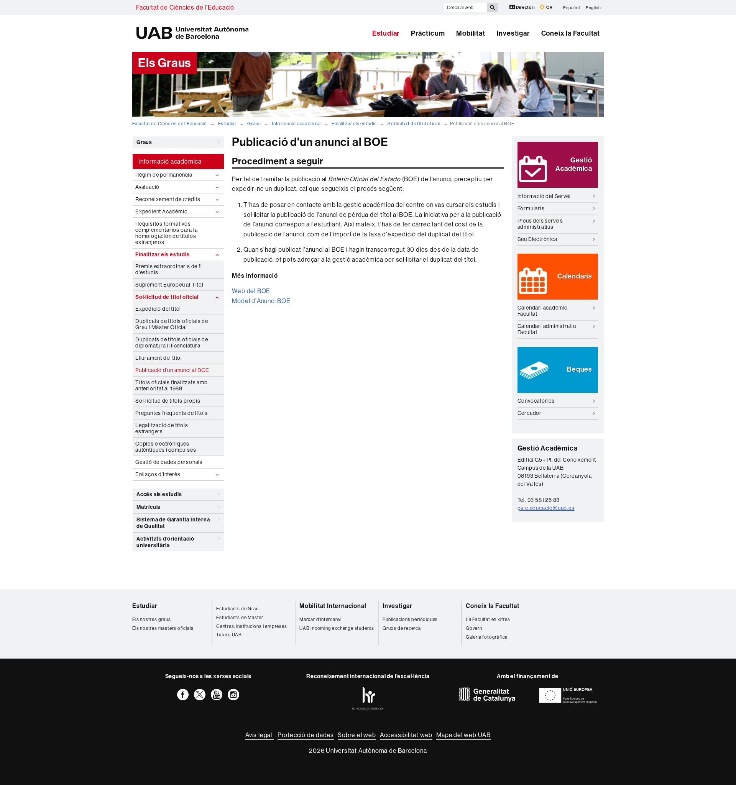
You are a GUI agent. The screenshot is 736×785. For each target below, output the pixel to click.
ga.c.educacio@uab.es (546, 508)
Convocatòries (536, 401)
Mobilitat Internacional (332, 606)
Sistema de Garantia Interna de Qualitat (173, 522)
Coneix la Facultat (570, 33)
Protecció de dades (306, 735)
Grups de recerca (402, 628)
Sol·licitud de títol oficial (414, 123)
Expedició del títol (158, 309)
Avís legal (259, 735)
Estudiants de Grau (237, 608)
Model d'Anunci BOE (261, 301)
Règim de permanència (163, 175)
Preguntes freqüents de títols (171, 413)
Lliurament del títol (158, 358)
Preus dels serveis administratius (540, 223)
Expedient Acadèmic (161, 211)
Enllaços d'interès (157, 474)
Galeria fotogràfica (487, 637)
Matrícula (148, 507)
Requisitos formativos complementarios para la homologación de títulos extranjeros (166, 233)
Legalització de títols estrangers (161, 428)
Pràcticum (428, 33)
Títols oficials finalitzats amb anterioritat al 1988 (171, 385)
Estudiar (385, 33)
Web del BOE (251, 291)
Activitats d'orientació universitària (165, 542)
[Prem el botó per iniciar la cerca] (492, 7)
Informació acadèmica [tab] (170, 161)
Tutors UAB (229, 635)
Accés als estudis (159, 494)
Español (571, 7)
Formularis (531, 208)
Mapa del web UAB (463, 735)
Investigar (513, 33)
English (593, 7)
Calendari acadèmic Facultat (542, 310)
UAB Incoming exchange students (336, 628)
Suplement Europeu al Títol (169, 285)
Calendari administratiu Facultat (547, 329)
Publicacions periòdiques (410, 619)
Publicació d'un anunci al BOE (172, 370)
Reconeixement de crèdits (167, 199)
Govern (474, 628)
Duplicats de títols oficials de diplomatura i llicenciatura (171, 342)
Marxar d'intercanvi (320, 619)
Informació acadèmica (296, 123)
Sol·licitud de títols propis (167, 401)
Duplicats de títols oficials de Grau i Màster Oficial (171, 324)
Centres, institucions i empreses (251, 626)
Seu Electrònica (537, 239)
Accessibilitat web (406, 735)
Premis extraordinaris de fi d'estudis (168, 269)
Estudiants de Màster (239, 617)
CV (548, 7)
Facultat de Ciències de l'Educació (185, 7)
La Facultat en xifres (488, 619)
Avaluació (147, 187)
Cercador (530, 413)
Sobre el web (357, 735)
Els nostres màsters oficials (162, 628)
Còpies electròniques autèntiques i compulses (165, 447)
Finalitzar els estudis (354, 123)
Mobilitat (470, 33)
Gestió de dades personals (169, 462)
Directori (525, 7)
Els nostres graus (151, 619)
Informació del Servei (544, 196)
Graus (254, 123)
